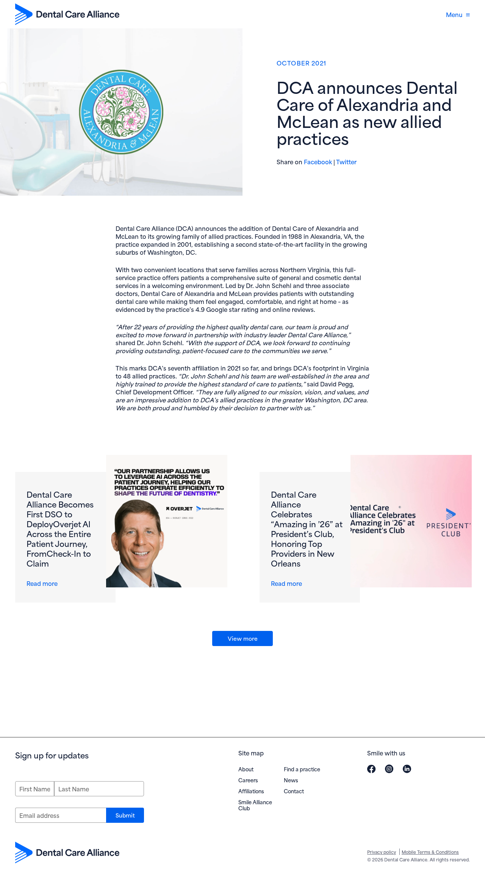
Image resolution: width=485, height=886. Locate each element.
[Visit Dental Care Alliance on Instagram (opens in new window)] (389, 769)
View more (243, 638)
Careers (248, 780)
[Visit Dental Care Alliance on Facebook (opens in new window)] (371, 769)
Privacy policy (381, 852)
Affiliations (251, 791)
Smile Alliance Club (255, 805)
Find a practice (302, 769)
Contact (294, 791)
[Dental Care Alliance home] (67, 14)
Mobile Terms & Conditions (430, 852)
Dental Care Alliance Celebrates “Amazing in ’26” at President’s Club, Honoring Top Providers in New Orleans (307, 528)
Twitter (346, 161)
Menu (454, 14)
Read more (44, 583)
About (245, 769)
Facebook (318, 161)
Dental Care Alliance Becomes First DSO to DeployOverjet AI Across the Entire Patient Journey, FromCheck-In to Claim (60, 528)
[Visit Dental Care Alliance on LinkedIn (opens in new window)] (407, 769)
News (291, 780)
